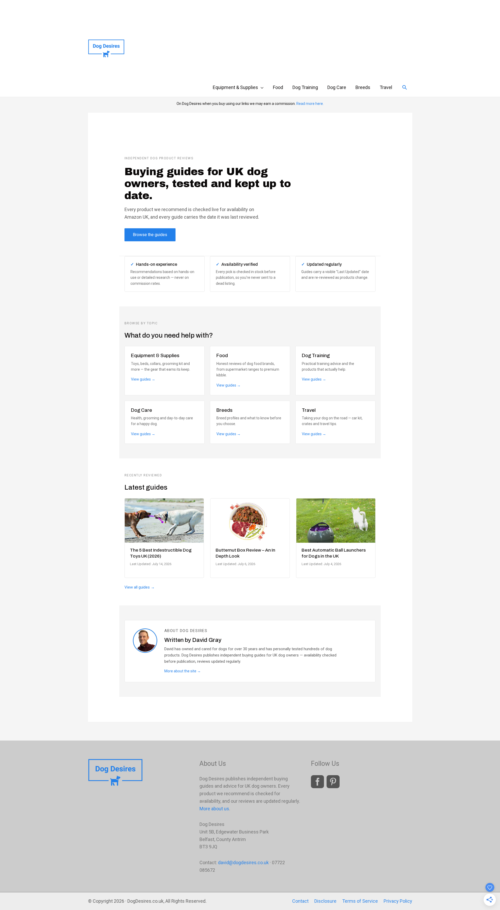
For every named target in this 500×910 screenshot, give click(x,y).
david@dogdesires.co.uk (243, 862)
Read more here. (310, 104)
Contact (300, 901)
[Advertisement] (307, 39)
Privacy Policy (398, 901)
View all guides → (139, 587)
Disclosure (325, 901)
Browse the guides (150, 234)
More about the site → (182, 671)
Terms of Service (360, 901)
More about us (214, 808)
